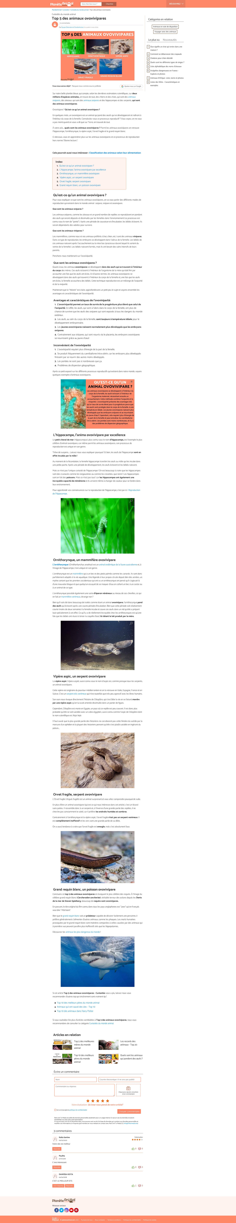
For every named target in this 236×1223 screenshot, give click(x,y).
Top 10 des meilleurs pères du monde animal (78, 1003)
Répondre (56, 1148)
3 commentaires (65, 23)
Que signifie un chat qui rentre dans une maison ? (166, 48)
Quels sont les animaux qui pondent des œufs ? (131, 1057)
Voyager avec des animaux (165, 31)
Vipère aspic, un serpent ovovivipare (77, 177)
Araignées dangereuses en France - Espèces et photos (164, 72)
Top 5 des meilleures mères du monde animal (84, 1045)
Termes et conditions (114, 1220)
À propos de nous (86, 1220)
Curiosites (66, 10)
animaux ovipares (91, 100)
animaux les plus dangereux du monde (83, 932)
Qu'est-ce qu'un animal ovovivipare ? (76, 166)
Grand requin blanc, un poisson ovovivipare (80, 185)
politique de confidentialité (78, 1110)
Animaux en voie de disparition (165, 26)
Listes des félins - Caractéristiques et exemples (165, 83)
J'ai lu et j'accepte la (72, 1110)
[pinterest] (76, 1210)
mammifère (78, 574)
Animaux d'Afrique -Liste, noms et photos (167, 78)
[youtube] (71, 1210)
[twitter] (61, 1210)
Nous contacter (100, 1220)
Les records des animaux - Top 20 (128, 1043)
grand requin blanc (71, 916)
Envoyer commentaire (129, 1111)
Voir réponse (58, 1185)
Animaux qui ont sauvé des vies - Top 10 (76, 1007)
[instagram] (66, 1210)
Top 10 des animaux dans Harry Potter (75, 1011)
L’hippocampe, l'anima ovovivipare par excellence (82, 170)
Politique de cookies (149, 1220)
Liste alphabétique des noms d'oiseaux (165, 66)
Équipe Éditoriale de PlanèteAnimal (72, 27)
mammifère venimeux (70, 597)
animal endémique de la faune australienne (118, 565)
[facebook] (56, 1210)
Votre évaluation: (79, 1105)
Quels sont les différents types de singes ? (167, 62)
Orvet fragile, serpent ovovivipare (75, 181)
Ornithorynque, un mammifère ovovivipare (79, 173)
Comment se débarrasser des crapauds (166, 54)
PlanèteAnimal (56, 10)
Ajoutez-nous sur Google (132, 86)
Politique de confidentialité (132, 1220)
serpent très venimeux (76, 694)
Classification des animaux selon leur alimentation (115, 153)
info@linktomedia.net (131, 1123)
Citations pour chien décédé (161, 58)
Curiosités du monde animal (79, 10)
